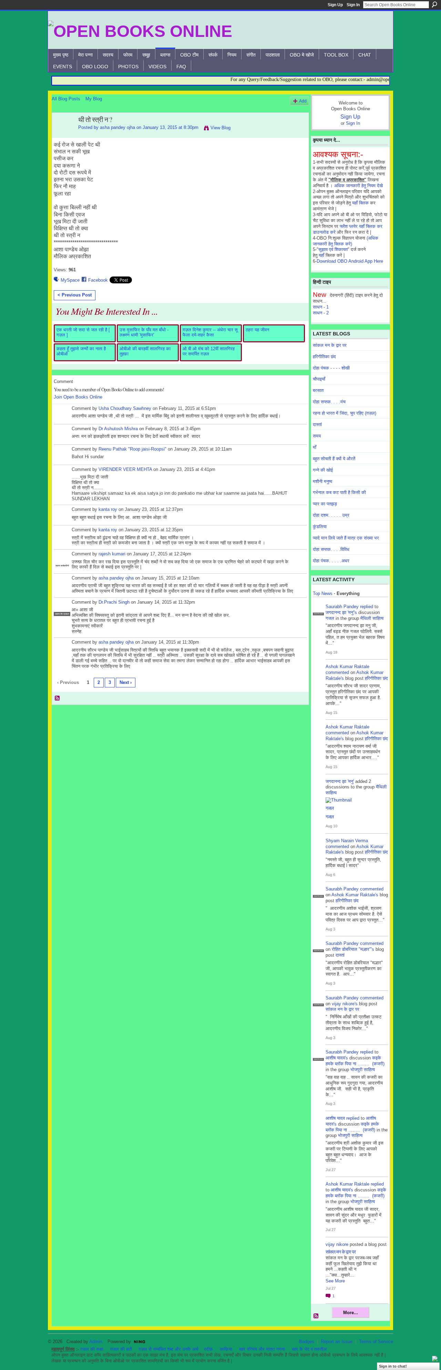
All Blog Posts (66, 98)
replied (366, 606)
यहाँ (321, 255)
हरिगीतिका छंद (324, 356)
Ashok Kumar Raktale (347, 666)
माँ (314, 447)
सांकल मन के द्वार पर (330, 345)
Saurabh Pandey (342, 606)
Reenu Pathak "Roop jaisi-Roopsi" (132, 449)
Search (434, 4)
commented (337, 672)
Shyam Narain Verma (347, 840)
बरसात (318, 390)
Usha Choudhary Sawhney (126, 408)
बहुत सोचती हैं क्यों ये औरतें (334, 458)
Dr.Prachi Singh (114, 602)
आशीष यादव (335, 1118)
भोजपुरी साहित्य (362, 1069)
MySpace (70, 280)
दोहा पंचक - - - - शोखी (331, 368)
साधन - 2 (321, 312)
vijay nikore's (345, 1003)
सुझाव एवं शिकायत (333, 249)
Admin (95, 1341)
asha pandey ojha (117, 127)
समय (317, 436)
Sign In (353, 4)
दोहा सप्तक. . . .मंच (329, 401)
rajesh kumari (112, 553)
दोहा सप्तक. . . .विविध (331, 549)
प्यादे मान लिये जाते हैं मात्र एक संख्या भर (346, 538)
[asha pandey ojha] (63, 134)
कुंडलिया (320, 526)
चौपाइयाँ (319, 379)
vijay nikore (337, 1244)
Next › (126, 682)
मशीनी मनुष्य (322, 481)
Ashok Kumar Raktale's (354, 894)
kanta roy (108, 509)
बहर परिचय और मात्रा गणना (262, 1349)
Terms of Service (376, 1341)
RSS (57, 698)
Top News (322, 593)
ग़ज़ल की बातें (121, 1349)
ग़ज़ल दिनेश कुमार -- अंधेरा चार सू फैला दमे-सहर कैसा (210, 332)
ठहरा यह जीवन (257, 329)
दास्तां (317, 424)
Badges (306, 1341)
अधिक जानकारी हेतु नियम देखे (358, 185)
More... (350, 1312)
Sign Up (335, 4)
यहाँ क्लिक (360, 202)
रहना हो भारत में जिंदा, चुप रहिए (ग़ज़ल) (344, 413)
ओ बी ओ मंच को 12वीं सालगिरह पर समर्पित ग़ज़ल (209, 351)
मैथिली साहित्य (371, 618)
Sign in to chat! (393, 1366)
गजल (330, 618)
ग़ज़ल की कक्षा (91, 1349)
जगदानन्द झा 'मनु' (340, 781)
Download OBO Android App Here (350, 261)
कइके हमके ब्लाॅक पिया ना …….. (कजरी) (355, 1060)
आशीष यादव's (337, 1057)
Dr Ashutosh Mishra (118, 428)
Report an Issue (336, 1341)
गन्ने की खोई (323, 470)
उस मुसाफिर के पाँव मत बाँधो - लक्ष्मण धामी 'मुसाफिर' (144, 332)
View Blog (220, 127)
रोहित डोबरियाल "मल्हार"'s (353, 949)
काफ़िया (226, 1349)
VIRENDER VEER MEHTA (125, 469)
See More (335, 1280)
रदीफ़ (208, 1349)
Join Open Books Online (78, 397)
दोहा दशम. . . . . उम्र (331, 515)
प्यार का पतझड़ (325, 503)
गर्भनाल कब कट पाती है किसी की (339, 492)
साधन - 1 (321, 307)
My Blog (93, 98)
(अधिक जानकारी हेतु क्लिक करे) (345, 240)
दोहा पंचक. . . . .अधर (331, 560)
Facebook (98, 280)
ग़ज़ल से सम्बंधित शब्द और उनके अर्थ (168, 1349)
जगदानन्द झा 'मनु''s (341, 612)
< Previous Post (75, 295)
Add (303, 101)
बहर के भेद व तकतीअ (309, 1349)
